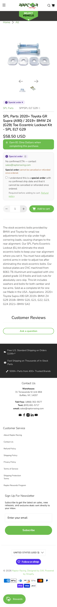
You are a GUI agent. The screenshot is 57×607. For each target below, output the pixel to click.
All (17, 22)
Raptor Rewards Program (15, 485)
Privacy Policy (10, 462)
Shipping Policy (10, 455)
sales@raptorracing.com (18, 165)
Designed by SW (35, 570)
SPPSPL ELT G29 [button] (28, 108)
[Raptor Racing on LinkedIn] (32, 415)
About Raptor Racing (13, 435)
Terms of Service (11, 468)
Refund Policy (10, 448)
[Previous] (20, 81)
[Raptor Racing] (28, 5)
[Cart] (53, 5)
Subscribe (28, 530)
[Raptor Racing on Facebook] (24, 415)
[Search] (49, 5)
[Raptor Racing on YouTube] (36, 415)
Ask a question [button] (28, 331)
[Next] (36, 81)
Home (6, 22)
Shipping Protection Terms (12, 477)
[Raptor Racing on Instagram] (28, 415)
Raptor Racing (19, 570)
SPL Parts (8, 108)
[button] (28, 15)
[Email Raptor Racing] (20, 415)
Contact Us (8, 441)
